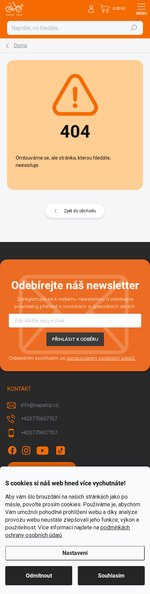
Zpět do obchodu (80, 210)
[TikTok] (60, 450)
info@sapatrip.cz (40, 405)
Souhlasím (111, 575)
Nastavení (75, 553)
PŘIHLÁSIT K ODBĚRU (75, 339)
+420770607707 (39, 418)
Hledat (134, 27)
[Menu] (141, 8)
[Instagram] (26, 450)
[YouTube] (43, 450)
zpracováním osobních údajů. (101, 358)
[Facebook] (12, 450)
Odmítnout (39, 575)
